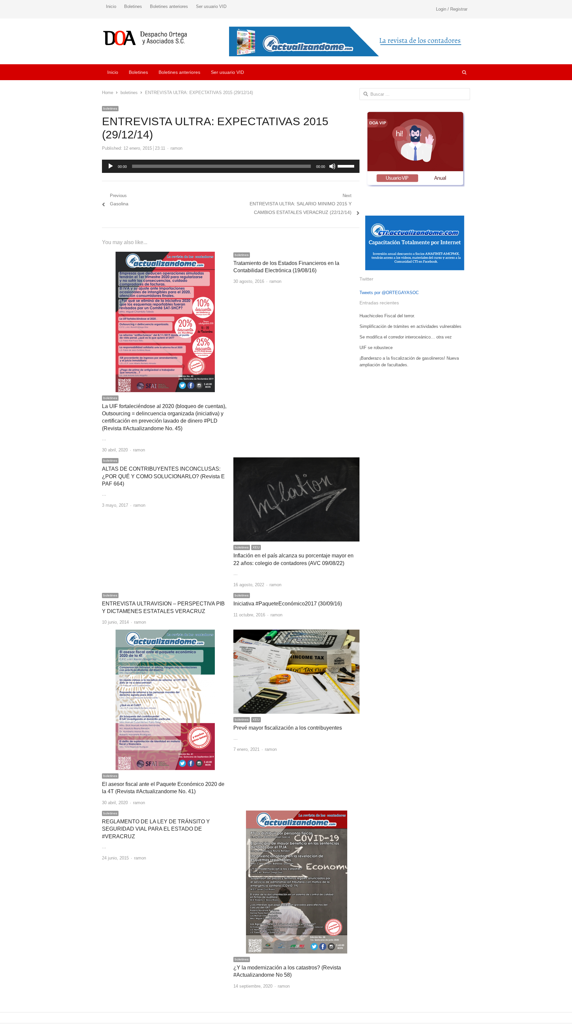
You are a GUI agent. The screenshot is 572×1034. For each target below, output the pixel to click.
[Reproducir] (110, 166)
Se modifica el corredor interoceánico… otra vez (405, 337)
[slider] (347, 166)
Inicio (111, 6)
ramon (176, 148)
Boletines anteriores (169, 6)
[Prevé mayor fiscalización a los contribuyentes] (296, 633)
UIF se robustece (376, 347)
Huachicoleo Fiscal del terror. (387, 315)
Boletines (133, 6)
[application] (230, 166)
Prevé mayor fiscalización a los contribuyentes (287, 728)
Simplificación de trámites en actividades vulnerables (410, 326)
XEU (256, 547)
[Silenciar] (332, 166)
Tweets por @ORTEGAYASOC (389, 292)
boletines (110, 108)
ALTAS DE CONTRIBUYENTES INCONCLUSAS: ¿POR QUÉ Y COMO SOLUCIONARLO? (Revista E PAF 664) (163, 476)
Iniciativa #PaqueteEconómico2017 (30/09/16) (287, 603)
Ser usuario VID (211, 6)
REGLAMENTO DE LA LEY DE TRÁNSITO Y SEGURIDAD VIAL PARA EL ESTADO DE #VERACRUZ (156, 829)
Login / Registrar (451, 9)
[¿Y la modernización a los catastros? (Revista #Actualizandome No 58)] (296, 813)
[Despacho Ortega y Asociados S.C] (145, 37)
